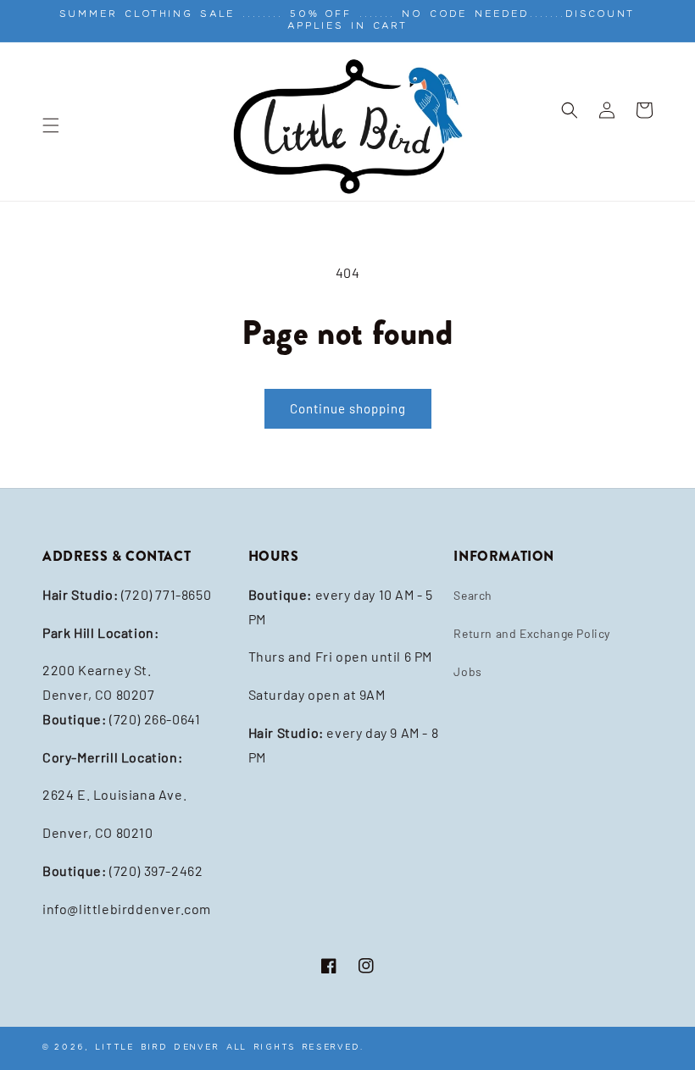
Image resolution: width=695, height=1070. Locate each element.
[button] (51, 125)
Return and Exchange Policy (531, 633)
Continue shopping (348, 408)
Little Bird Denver (157, 1047)
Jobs (467, 671)
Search (472, 595)
